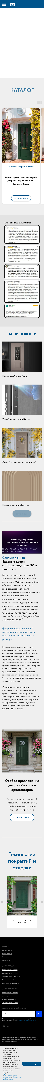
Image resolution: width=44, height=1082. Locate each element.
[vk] (7, 1026)
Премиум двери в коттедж (9, 969)
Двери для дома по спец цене (11, 976)
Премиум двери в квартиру (10, 992)
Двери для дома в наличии (9, 973)
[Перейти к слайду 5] (23, 74)
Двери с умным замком (9, 996)
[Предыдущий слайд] (2, 902)
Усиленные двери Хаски (9, 980)
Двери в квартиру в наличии (10, 1002)
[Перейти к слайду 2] (16, 74)
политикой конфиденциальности (26, 1020)
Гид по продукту (7, 950)
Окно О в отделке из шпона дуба (19, 462)
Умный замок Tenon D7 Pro (16, 419)
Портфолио (5, 957)
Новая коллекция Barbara (15, 505)
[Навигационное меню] (4, 5)
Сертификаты (6, 960)
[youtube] (3, 1026)
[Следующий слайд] (42, 902)
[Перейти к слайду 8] (30, 74)
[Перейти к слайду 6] (25, 74)
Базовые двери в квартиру (9, 999)
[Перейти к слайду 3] (18, 74)
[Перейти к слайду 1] (13, 74)
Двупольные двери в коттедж (10, 983)
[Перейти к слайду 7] (28, 74)
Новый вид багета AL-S (14, 375)
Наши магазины (7, 953)
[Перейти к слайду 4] (20, 74)
